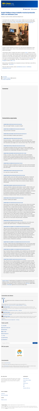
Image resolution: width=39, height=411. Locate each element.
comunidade (4, 76)
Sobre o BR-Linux (26, 378)
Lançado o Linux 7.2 (5, 314)
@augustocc (5, 339)
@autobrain (5, 329)
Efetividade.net (5, 333)
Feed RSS (4, 325)
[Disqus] (19, 104)
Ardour (26, 52)
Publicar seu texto (4, 399)
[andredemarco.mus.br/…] (22, 66)
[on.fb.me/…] (11, 64)
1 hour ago (24, 305)
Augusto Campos (7, 78)
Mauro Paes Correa (6, 312)
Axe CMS (4, 331)
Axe (5, 406)
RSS (23, 386)
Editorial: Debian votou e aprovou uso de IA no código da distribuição (12, 305)
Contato (24, 381)
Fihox (4, 298)
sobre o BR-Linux (7, 362)
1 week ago (20, 310)
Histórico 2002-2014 (6, 327)
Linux (3, 5)
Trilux (4, 335)
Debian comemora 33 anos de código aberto (8, 319)
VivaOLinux (3, 393)
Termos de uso (25, 383)
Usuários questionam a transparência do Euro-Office (10, 310)
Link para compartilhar (6, 79)
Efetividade (9, 284)
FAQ (24, 384)
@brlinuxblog (5, 337)
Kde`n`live (13, 60)
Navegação (35, 9)
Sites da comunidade (4, 395)
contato (6, 408)
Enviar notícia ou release (27, 380)
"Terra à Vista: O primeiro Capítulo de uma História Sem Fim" (22, 22)
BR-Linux (27, 283)
